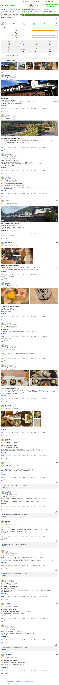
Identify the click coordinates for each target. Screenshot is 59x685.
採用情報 (27, 681)
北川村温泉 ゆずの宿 (6, 17)
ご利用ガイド (27, 1)
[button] (5, 66)
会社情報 (4, 681)
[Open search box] (2, 55)
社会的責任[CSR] (20, 681)
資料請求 (37, 681)
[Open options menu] (57, 75)
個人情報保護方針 (11, 681)
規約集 (31, 681)
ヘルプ (22, 1)
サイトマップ (34, 1)
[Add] (56, 18)
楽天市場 (48, 1)
